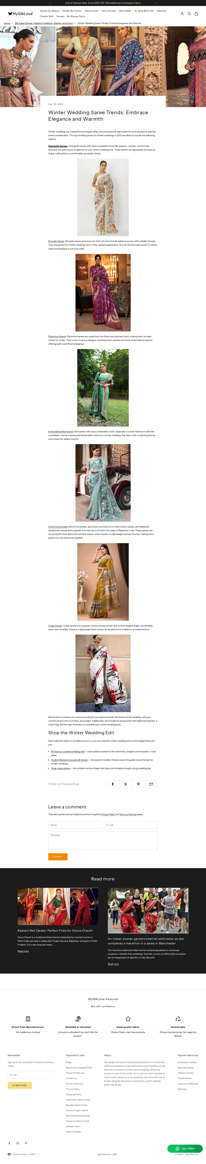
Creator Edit (46, 16)
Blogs (69, 1062)
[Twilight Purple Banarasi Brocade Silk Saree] (103, 292)
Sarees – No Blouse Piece (70, 16)
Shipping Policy (73, 1094)
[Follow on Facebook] (9, 1143)
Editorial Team (73, 1126)
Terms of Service (128, 814)
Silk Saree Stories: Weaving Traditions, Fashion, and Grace (44, 23)
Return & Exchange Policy (79, 1067)
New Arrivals (109, 10)
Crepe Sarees (55, 625)
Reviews (162, 10)
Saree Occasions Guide (77, 1121)
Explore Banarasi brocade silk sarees (69, 759)
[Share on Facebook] (112, 784)
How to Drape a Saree (77, 1110)
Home (7, 23)
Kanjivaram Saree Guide (78, 1099)
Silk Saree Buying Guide (78, 1115)
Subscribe (19, 1085)
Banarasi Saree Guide (77, 1105)
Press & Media (73, 1131)
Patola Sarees (185, 1078)
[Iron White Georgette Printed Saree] (103, 197)
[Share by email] (151, 784)
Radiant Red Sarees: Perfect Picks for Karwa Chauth (55, 930)
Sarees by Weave (49, 10)
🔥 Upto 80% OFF (144, 10)
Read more (23, 951)
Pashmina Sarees (57, 336)
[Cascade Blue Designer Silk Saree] (103, 483)
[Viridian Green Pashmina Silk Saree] (103, 388)
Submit (58, 856)
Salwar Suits (91, 10)
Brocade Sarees (56, 241)
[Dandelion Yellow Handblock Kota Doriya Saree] (103, 582)
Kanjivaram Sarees (187, 1062)
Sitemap (182, 1089)
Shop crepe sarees (60, 768)
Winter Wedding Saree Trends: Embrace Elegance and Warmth (109, 23)
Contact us (71, 1078)
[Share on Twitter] (125, 784)
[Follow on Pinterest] (26, 1143)
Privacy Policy (108, 814)
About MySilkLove (75, 1072)
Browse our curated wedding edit (67, 751)
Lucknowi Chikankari (188, 1083)
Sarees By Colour (72, 10)
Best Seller (125, 10)
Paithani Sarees (185, 1072)
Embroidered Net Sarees (60, 431)
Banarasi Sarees (186, 1067)
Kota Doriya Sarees (58, 526)
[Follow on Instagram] (17, 1143)
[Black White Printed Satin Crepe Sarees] (103, 673)
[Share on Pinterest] (138, 784)
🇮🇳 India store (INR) (107, 1154)
